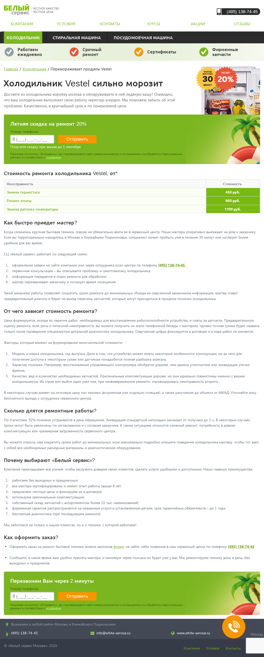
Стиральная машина (77, 37)
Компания (192, 648)
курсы (153, 23)
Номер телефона (24, 131)
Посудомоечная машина (143, 37)
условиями (53, 157)
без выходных (30, 54)
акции (198, 23)
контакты (110, 23)
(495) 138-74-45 (242, 11)
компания (22, 23)
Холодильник (23, 37)
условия (66, 23)
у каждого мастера (162, 54)
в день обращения (97, 54)
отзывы (242, 23)
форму (119, 546)
